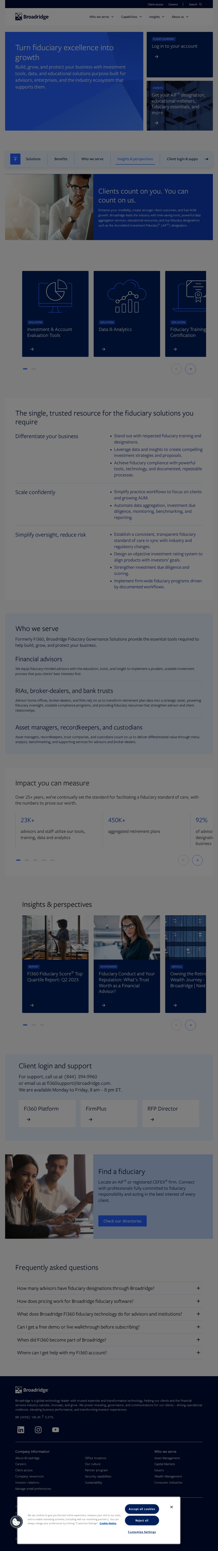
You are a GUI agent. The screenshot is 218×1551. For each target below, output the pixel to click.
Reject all (142, 1520)
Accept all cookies (142, 1509)
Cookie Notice (108, 1523)
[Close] (171, 1507)
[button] (16, 1522)
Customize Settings (142, 1532)
